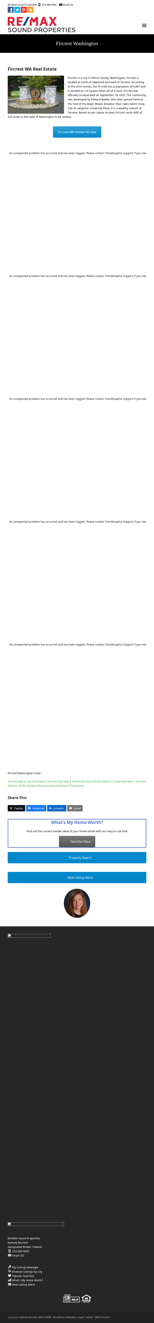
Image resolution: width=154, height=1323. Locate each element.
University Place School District (91, 781)
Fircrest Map (15, 781)
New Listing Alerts (80, 877)
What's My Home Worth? (27, 1280)
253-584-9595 (49, 4)
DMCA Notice (102, 1317)
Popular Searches (23, 1276)
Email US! (68, 4)
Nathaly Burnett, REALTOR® (35, 1317)
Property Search (80, 858)
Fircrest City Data (58, 781)
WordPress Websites (64, 1317)
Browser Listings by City (27, 1271)
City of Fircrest (35, 781)
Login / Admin (85, 1317)
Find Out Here (80, 841)
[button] (144, 25)
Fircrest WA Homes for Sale (77, 132)
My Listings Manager (25, 1267)
